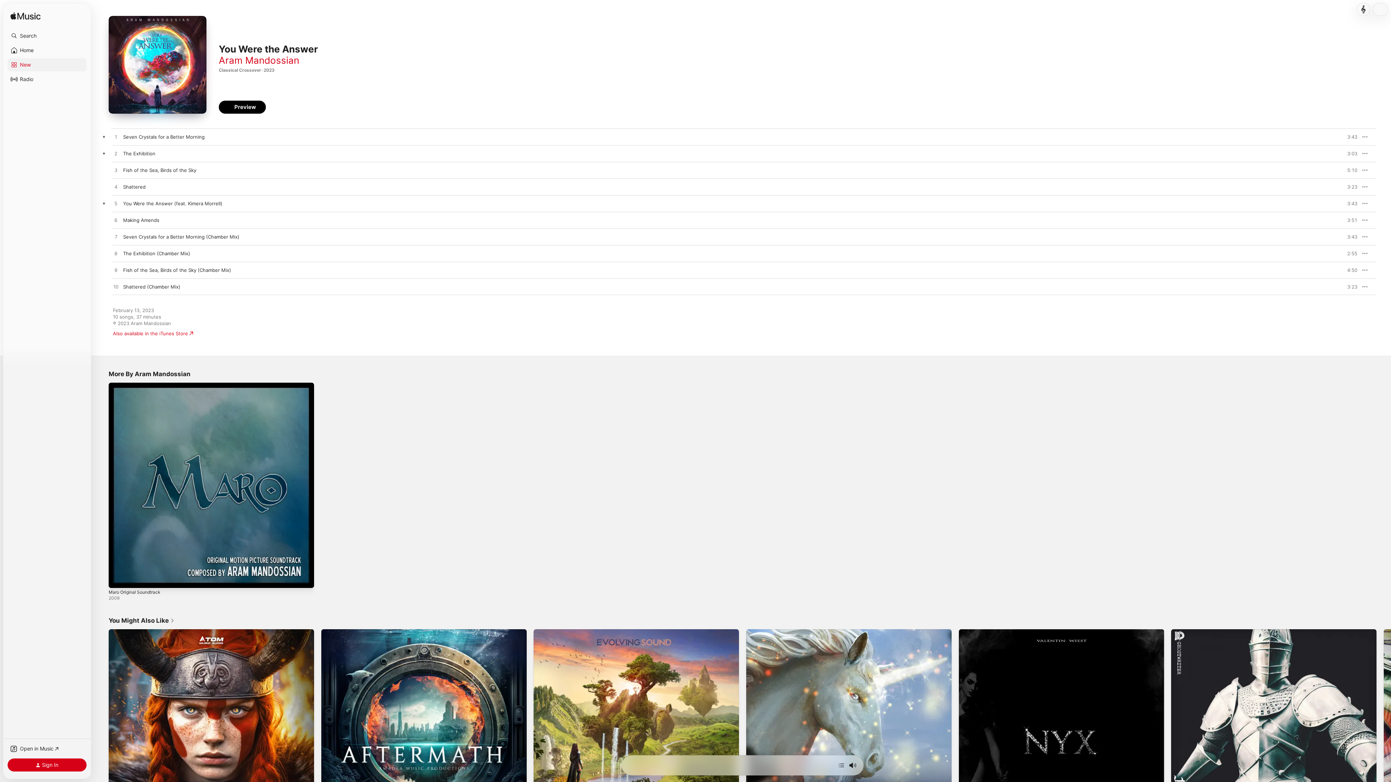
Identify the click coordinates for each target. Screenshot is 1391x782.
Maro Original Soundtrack (137, 385)
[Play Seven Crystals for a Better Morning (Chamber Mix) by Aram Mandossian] (116, 237)
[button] (47, 36)
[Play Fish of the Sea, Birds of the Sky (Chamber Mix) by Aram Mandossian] (116, 270)
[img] (26, 16)
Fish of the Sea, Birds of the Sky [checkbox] (159, 170)
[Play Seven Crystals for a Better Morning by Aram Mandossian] (116, 137)
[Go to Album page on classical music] (1363, 9)
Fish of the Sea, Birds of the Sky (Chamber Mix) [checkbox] (177, 270)
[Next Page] (1384, 731)
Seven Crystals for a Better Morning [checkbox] (164, 137)
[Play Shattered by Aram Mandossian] (116, 187)
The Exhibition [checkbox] (139, 153)
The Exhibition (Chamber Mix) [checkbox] (156, 253)
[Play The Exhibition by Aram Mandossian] (116, 154)
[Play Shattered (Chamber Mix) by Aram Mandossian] (116, 287)
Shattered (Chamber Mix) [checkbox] (151, 287)
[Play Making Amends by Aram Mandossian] (116, 220)
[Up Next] (841, 765)
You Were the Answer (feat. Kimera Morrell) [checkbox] (172, 203)
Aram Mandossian (259, 60)
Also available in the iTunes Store (150, 333)
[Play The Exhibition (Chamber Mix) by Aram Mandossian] (116, 254)
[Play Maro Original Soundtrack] (117, 578)
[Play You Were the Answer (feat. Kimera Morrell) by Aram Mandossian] (116, 204)
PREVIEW (1349, 137)
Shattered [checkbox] (134, 187)
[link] (142, 621)
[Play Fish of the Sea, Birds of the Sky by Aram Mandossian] (116, 170)
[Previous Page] (101, 731)
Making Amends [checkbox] (141, 220)
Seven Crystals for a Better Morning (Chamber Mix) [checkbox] (181, 237)
